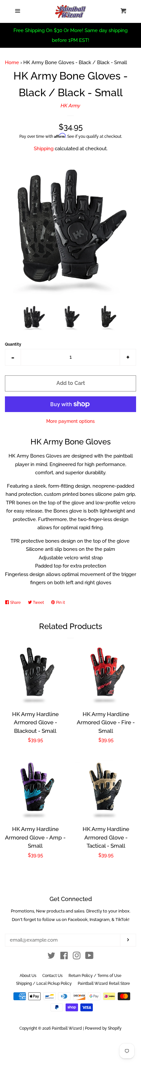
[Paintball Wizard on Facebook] (64, 957)
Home (12, 62)
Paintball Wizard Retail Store (104, 983)
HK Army (70, 106)
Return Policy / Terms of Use (95, 975)
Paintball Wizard (67, 1028)
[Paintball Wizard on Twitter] (51, 957)
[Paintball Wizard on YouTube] (89, 957)
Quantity (13, 344)
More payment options (70, 421)
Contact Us (52, 975)
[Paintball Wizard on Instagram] (77, 957)
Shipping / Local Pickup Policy (44, 983)
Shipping (43, 149)
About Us (28, 975)
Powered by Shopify (103, 1028)
